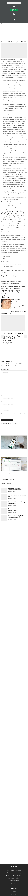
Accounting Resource (7, 24)
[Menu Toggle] (14, 6)
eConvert (14, 891)
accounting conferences (11, 286)
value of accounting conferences (17, 292)
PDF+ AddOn (14, 883)
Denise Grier (20, 42)
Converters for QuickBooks (14, 870)
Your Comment (5, 369)
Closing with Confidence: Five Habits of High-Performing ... (15, 489)
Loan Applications (14, 880)
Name (3, 396)
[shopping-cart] (14, 14)
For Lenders (14, 894)
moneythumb (5, 290)
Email (3, 402)
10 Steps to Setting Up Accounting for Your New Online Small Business (13, 337)
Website (3, 408)
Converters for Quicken (14, 878)
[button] (14, 20)
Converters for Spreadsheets (14, 875)
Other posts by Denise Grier (19, 311)
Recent (3, 483)
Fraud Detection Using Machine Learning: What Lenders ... (16, 516)
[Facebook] (2, 295)
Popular (9, 483)
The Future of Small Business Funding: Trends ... (15, 509)
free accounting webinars (13, 288)
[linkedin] (4, 295)
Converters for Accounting (14, 873)
